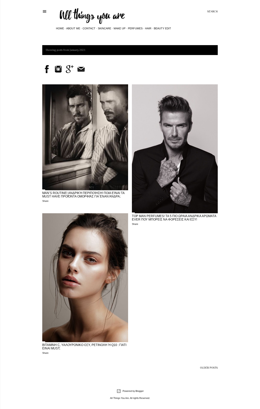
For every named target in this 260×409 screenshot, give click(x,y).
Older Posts (209, 367)
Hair (148, 28)
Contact (89, 28)
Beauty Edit (162, 28)
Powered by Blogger (133, 391)
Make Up (119, 28)
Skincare (104, 28)
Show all (208, 50)
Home (60, 28)
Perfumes (135, 28)
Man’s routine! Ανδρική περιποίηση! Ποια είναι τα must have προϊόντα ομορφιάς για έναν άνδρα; (83, 194)
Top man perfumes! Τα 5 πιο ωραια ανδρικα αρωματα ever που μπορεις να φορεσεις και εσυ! (174, 217)
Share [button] (45, 201)
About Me (73, 28)
